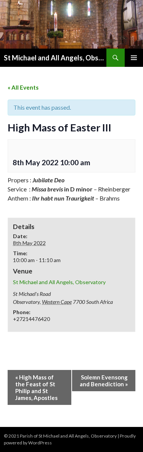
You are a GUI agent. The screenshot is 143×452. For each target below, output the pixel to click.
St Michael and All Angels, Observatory (55, 58)
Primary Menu (134, 58)
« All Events (23, 87)
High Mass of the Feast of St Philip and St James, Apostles (36, 387)
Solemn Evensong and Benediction (104, 380)
